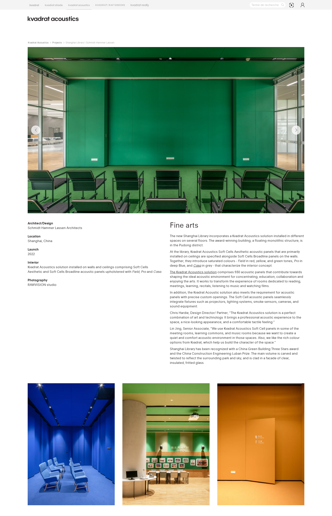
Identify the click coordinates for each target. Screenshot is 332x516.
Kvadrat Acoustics (38, 42)
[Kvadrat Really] (140, 5)
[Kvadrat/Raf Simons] (110, 5)
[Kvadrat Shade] (54, 5)
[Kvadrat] (34, 5)
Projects (57, 42)
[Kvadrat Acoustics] (79, 5)
